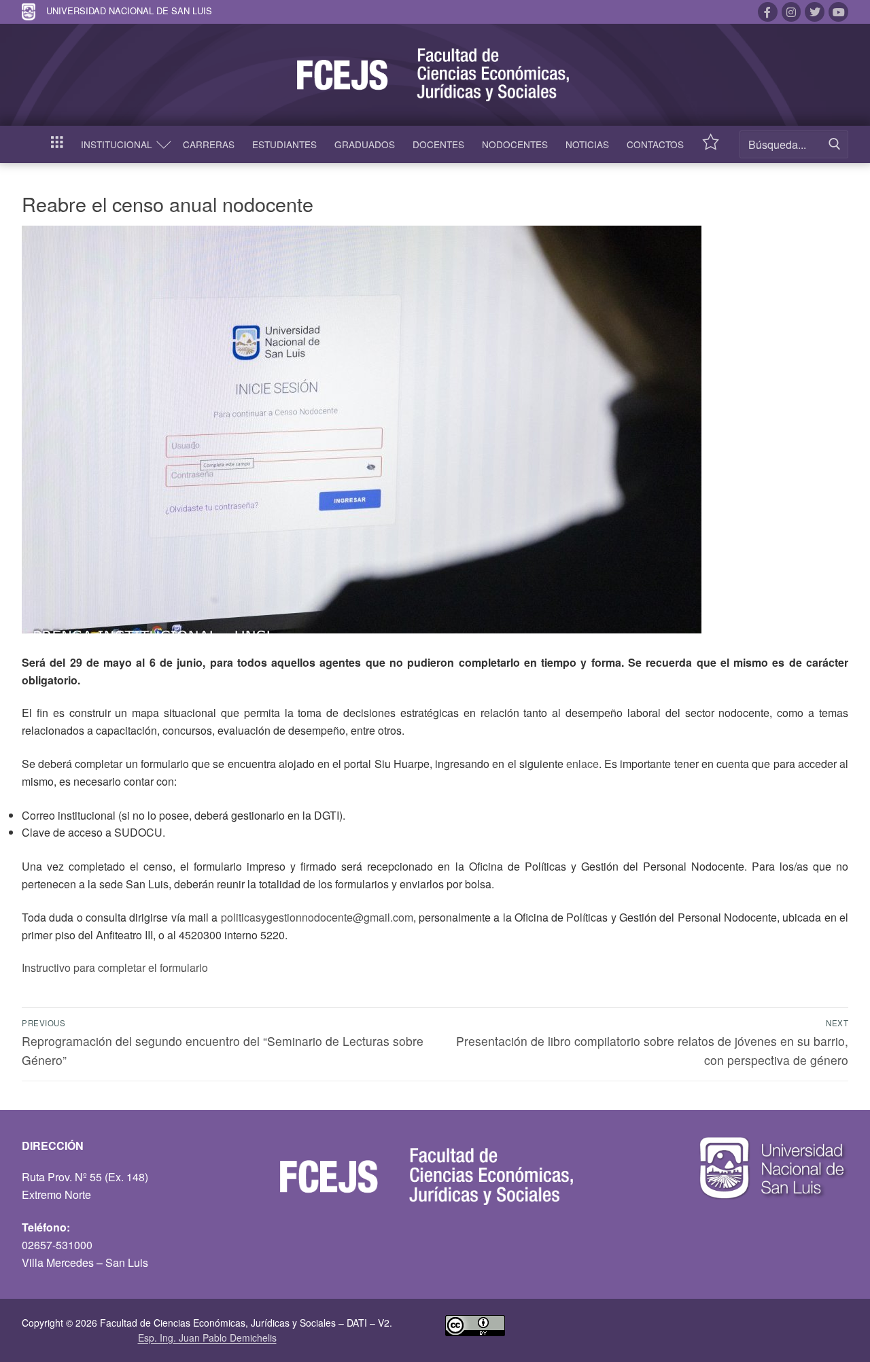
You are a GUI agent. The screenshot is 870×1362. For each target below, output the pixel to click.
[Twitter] (814, 12)
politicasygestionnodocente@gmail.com (317, 917)
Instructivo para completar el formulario (115, 967)
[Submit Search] (834, 144)
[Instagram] (791, 12)
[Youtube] (838, 12)
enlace (582, 763)
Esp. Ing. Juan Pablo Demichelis (207, 1337)
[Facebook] (768, 12)
